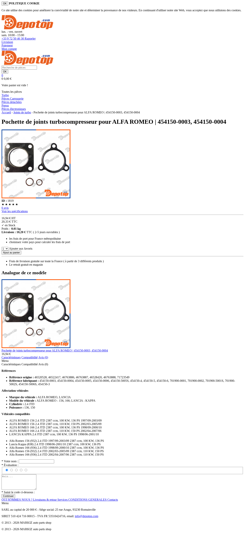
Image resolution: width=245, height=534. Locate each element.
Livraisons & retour (45, 499)
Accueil (6, 112)
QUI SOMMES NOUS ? (17, 499)
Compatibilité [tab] (29, 357)
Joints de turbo (22, 112)
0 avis (5, 207)
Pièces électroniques (14, 109)
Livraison (7, 42)
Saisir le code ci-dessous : (18, 492)
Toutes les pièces (12, 91)
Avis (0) (43, 364)
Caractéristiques (11, 364)
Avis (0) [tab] (43, 357)
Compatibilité (29, 364)
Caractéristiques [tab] (11, 357)
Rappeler (30, 38)
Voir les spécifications (15, 211)
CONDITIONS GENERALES (87, 499)
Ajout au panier (11, 252)
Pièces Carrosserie (13, 98)
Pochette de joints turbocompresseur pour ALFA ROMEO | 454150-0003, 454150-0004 (55, 350)
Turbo (5, 95)
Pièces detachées (12, 102)
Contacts (112, 499)
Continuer (8, 496)
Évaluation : (10, 465)
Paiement (7, 45)
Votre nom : (10, 461)
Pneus (5, 105)
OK (5, 3)
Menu (5, 360)
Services (62, 499)
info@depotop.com (86, 516)
